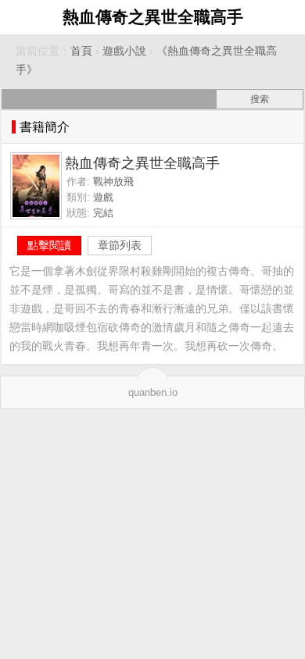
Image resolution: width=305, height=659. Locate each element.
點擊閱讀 (49, 245)
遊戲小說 (124, 51)
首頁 (81, 51)
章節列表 (120, 245)
